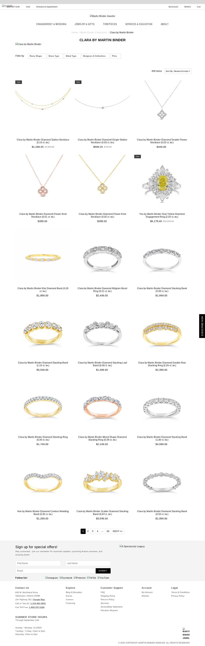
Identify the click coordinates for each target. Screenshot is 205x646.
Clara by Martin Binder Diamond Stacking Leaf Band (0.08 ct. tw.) (102, 364)
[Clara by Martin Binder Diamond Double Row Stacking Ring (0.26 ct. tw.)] (162, 331)
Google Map (39, 599)
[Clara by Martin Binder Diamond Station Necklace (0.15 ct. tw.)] (43, 108)
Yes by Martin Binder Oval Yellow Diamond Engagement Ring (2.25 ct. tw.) (162, 215)
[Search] (161, 6)
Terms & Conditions (180, 592)
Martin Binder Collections (93, 32)
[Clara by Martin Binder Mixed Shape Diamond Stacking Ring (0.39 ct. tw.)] (102, 405)
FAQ (103, 592)
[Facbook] (66, 578)
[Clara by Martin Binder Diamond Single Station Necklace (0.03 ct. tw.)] (102, 108)
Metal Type (71, 56)
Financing (70, 603)
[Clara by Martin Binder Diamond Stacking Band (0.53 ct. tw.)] (162, 480)
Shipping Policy (108, 596)
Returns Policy (107, 599)
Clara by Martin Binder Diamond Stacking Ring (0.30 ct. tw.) (43, 438)
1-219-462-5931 (38, 603)
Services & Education (138, 24)
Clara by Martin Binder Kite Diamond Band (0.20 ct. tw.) (43, 289)
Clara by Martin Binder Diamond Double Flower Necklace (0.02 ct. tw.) (162, 141)
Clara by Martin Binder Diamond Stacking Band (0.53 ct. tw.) (162, 512)
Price (114, 56)
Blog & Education (74, 592)
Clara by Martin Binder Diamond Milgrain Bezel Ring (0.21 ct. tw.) (102, 289)
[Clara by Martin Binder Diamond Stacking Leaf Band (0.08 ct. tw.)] (102, 331)
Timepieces (110, 24)
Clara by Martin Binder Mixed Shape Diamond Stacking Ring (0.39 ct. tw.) (102, 438)
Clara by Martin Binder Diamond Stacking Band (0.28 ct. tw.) (162, 289)
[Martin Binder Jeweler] (102, 16)
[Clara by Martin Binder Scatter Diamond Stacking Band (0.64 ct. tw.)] (102, 480)
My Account (147, 592)
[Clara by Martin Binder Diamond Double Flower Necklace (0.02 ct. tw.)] (162, 108)
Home (75, 32)
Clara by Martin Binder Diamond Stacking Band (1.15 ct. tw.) (43, 364)
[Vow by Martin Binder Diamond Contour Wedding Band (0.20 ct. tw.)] (43, 480)
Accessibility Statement (112, 607)
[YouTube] (103, 578)
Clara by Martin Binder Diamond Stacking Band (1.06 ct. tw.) (162, 438)
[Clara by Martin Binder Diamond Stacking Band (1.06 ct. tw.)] (162, 405)
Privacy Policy (177, 596)
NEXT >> (118, 531)
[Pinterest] (79, 578)
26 (108, 531)
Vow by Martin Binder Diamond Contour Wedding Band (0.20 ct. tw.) (43, 512)
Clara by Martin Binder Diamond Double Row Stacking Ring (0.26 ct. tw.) (162, 364)
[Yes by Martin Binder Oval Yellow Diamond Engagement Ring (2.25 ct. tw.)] (162, 182)
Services (105, 603)
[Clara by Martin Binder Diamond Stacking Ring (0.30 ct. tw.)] (43, 405)
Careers (69, 599)
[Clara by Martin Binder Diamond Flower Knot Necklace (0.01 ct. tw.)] (43, 182)
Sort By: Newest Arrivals (177, 71)
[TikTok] (91, 578)
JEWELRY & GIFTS (85, 24)
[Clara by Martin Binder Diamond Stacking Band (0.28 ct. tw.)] (162, 257)
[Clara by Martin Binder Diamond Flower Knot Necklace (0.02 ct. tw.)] (102, 182)
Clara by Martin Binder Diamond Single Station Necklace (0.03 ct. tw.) (102, 141)
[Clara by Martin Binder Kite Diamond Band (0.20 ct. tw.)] (43, 257)
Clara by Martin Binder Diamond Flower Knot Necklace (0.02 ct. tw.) (102, 215)
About (165, 24)
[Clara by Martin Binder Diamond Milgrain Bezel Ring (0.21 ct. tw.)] (102, 257)
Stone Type (54, 56)
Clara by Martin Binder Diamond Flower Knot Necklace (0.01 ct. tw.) (43, 215)
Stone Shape (36, 56)
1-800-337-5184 (36, 607)
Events (69, 596)
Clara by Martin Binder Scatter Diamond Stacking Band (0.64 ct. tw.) (102, 512)
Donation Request (109, 610)
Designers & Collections (94, 56)
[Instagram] (51, 578)
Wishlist (145, 596)
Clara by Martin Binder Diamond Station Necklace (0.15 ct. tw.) (43, 141)
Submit (103, 571)
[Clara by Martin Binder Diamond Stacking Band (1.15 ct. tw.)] (43, 331)
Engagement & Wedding (51, 24)
